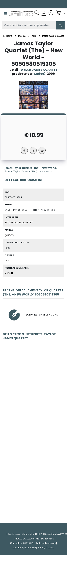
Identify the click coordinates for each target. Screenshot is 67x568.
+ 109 (8, 273)
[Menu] (5, 13)
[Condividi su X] (33, 150)
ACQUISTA (35, 419)
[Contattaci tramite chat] (36, 13)
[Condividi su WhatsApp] (42, 150)
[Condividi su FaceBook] (24, 150)
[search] (60, 25)
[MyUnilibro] (44, 13)
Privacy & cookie (45, 547)
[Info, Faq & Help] (51, 13)
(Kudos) (9, 235)
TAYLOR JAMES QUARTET (38, 69)
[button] (60, 12)
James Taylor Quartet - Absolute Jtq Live (33, 475)
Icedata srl (30, 547)
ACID (7, 260)
